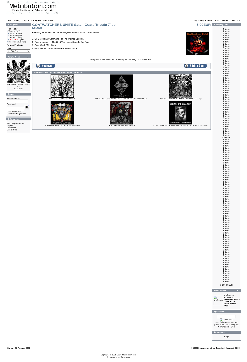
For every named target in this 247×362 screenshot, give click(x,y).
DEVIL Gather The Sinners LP (121, 125)
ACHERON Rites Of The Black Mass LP (62, 125)
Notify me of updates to (232, 300)
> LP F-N (14, 35)
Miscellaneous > (15, 42)
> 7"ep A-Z (36, 20)
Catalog (16, 20)
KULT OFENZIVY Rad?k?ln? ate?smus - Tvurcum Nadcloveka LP (180, 126)
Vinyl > (25, 20)
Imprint (10, 125)
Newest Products (15, 45)
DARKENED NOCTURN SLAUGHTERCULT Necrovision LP (121, 99)
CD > (10, 29)
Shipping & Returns (15, 123)
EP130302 (48, 20)
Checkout (235, 20)
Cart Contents (221, 20)
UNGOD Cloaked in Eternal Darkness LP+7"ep (181, 99)
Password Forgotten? (16, 113)
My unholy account (204, 20)
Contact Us (12, 130)
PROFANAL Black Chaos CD (18, 85)
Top (9, 20)
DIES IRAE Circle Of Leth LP (62, 99)
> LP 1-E (14, 33)
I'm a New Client (14, 111)
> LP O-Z (14, 37)
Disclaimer (11, 128)
